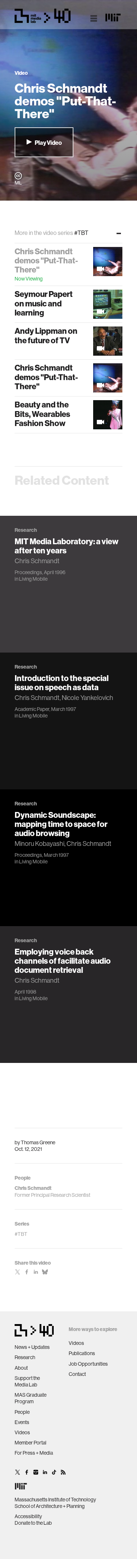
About (21, 1368)
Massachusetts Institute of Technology (55, 1499)
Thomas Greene (38, 1142)
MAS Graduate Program (30, 1398)
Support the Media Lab (27, 1381)
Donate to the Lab (33, 1523)
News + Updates (32, 1347)
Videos (22, 1432)
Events (22, 1422)
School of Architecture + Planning (50, 1506)
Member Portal (30, 1442)
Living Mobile (33, 579)
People (22, 1412)
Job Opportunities (88, 1364)
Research (25, 1357)
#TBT (21, 1234)
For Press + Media (34, 1453)
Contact (77, 1374)
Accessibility (28, 1516)
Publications (82, 1353)
